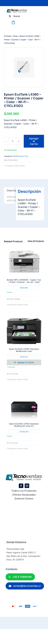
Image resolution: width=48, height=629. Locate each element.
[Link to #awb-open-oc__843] (12, 27)
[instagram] (27, 486)
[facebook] (21, 486)
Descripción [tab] (10, 190)
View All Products (36, 241)
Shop (15, 36)
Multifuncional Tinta (20, 156)
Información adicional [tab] (10, 198)
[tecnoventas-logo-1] (17, 10)
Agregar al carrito (34, 141)
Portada (7, 36)
